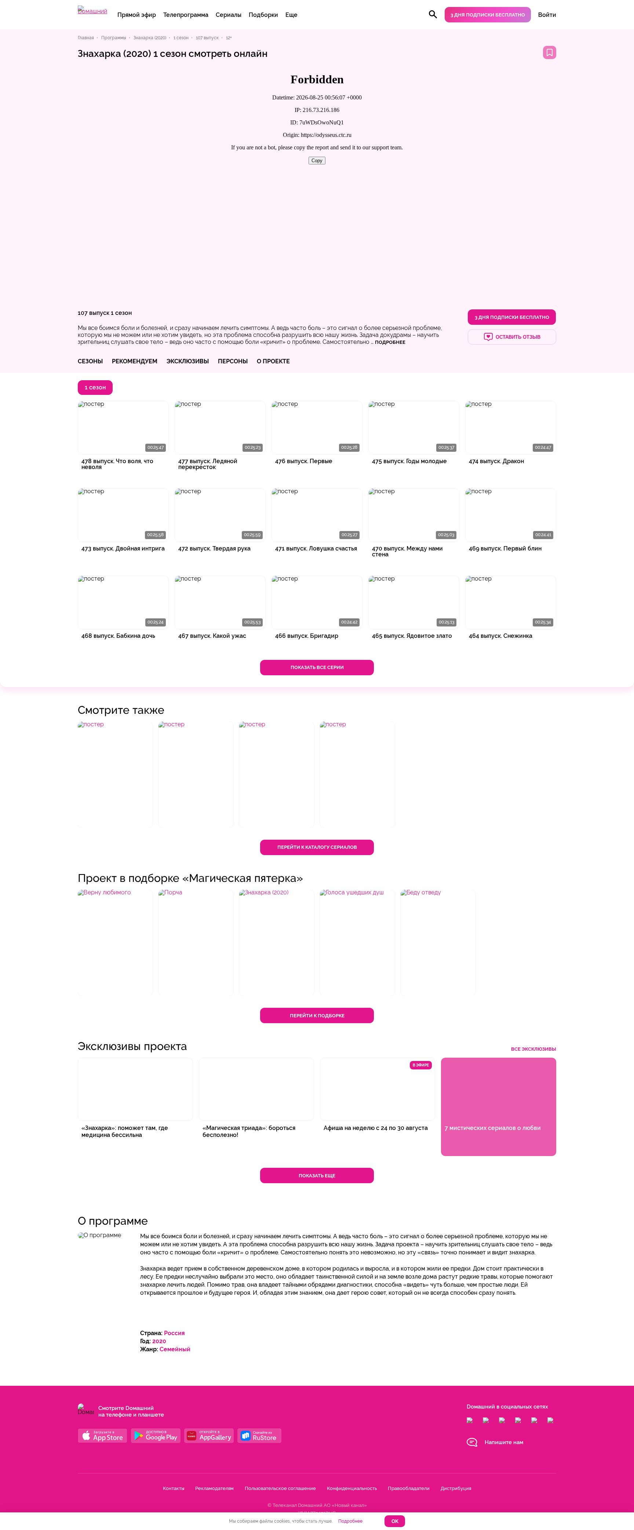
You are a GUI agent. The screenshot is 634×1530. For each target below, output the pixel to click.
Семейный (175, 1349)
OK (394, 1521)
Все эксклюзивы (533, 1049)
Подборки (263, 14)
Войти (547, 14)
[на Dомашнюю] (92, 11)
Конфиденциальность (352, 1488)
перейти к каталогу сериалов (317, 847)
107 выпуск (93, 312)
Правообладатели (409, 1488)
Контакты (173, 1488)
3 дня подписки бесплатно (488, 15)
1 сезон (121, 312)
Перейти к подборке (317, 1015)
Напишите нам (504, 1442)
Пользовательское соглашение (280, 1488)
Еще (291, 14)
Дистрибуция (456, 1488)
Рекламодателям (214, 1488)
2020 (159, 1341)
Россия (174, 1333)
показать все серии (317, 667)
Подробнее (350, 1521)
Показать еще (317, 1175)
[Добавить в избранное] (549, 52)
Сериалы (228, 14)
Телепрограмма (185, 14)
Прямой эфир (136, 14)
